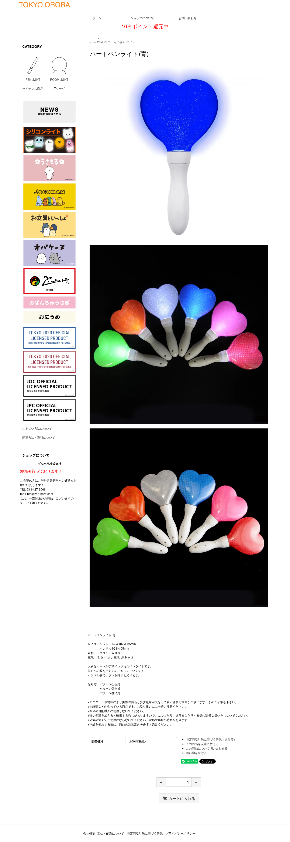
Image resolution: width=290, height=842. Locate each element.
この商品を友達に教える (202, 744)
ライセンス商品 (32, 88)
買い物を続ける (196, 753)
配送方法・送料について (38, 437)
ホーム (92, 42)
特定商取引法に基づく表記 (145, 833)
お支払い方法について (37, 428)
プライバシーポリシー (180, 833)
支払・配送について (110, 833)
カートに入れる (182, 798)
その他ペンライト (124, 42)
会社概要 (89, 833)
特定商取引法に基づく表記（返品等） (211, 739)
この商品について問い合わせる (207, 748)
